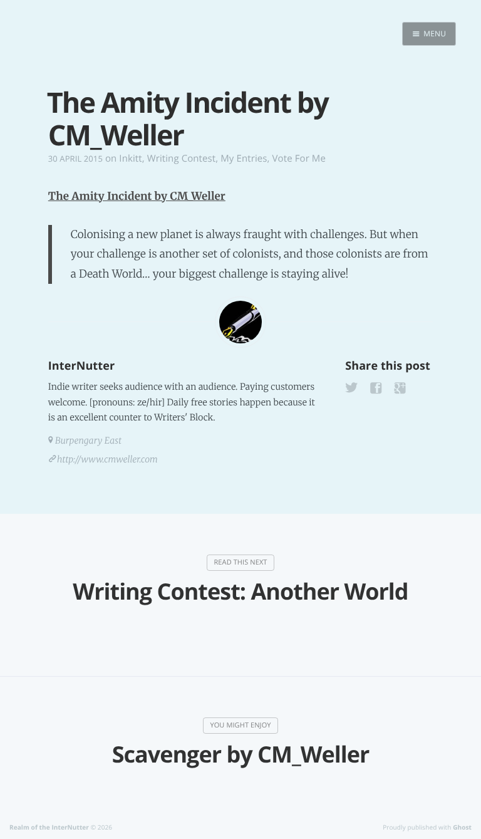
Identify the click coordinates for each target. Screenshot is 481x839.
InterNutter (81, 365)
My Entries (243, 158)
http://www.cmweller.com (107, 459)
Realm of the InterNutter (49, 827)
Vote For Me (299, 158)
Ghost (462, 827)
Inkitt (130, 158)
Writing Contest (181, 158)
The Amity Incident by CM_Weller (136, 196)
